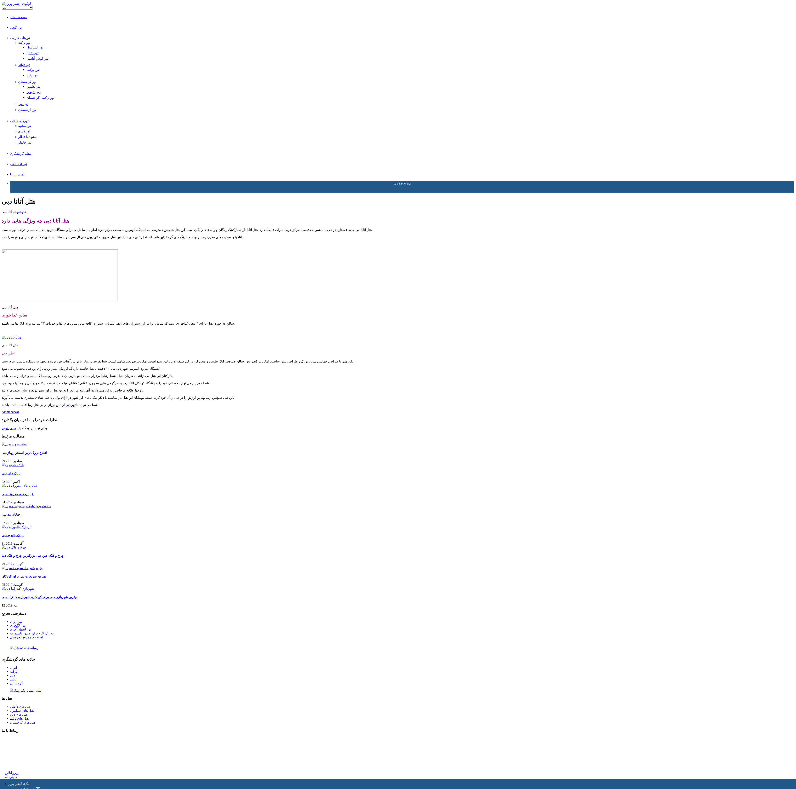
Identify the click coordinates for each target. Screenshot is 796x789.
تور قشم (24, 131)
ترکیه (13, 671)
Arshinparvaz (10, 412)
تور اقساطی (18, 164)
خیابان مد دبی (11, 514)
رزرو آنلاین (12, 773)
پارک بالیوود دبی (12, 535)
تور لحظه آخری (20, 629)
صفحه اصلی (18, 17)
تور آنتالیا (32, 53)
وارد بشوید (9, 428)
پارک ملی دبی (11, 473)
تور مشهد (24, 125)
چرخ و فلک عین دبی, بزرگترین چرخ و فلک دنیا (33, 555)
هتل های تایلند (19, 718)
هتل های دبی (18, 714)
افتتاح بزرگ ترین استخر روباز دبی (24, 452)
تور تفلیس (33, 86)
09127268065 (14, 753)
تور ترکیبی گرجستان (41, 97)
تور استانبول (35, 47)
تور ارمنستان (27, 109)
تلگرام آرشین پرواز (18, 783)
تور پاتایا (32, 75)
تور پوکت (33, 69)
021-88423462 (402, 183)
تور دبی (23, 104)
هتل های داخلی (20, 706)
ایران (13, 667)
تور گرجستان (27, 81)
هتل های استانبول (22, 710)
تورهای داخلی (19, 121)
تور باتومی (33, 92)
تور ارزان (16, 621)
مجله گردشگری (21, 153)
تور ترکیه (24, 42)
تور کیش (16, 27)
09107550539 (14, 757)
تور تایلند (24, 65)
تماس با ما (17, 174)
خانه (24, 212)
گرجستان (16, 683)
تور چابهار (24, 142)
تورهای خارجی (20, 38)
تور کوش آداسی (37, 58)
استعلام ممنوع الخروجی (26, 637)
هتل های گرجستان (22, 722)
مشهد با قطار (27, 137)
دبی (19, 212)
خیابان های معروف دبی (18, 494)
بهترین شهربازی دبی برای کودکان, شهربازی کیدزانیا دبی (39, 597)
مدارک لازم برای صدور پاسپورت (32, 633)
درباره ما (11, 776)
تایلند (13, 679)
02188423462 (14, 738)
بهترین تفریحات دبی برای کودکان (24, 576)
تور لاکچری (17, 625)
